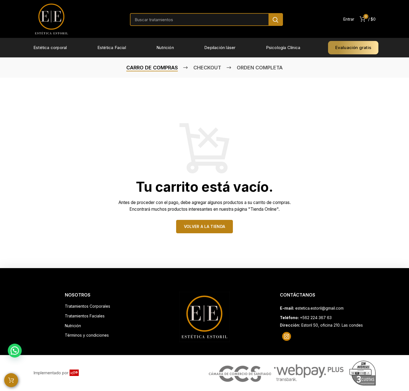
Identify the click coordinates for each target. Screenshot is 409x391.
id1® (74, 372)
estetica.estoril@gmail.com (319, 308)
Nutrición (73, 325)
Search (275, 20)
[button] (15, 351)
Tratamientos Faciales (85, 316)
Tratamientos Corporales (87, 306)
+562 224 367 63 (316, 317)
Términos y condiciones (87, 335)
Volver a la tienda (204, 226)
